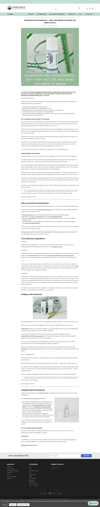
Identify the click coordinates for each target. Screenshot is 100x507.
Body (30, 469)
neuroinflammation (56, 216)
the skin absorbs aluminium (44, 209)
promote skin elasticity (39, 405)
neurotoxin (39, 216)
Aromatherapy (32, 474)
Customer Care (41, 14)
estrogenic (32, 218)
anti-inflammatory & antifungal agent (42, 406)
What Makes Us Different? (57, 14)
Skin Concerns (32, 478)
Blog (80, 14)
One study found (26, 215)
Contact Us (71, 14)
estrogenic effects (33, 255)
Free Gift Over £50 (61, 1)
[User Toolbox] (87, 8)
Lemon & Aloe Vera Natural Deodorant (32, 398)
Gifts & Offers (32, 482)
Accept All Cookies (23, 504)
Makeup (30, 476)
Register (14, 476)
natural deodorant (43, 393)
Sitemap (9, 478)
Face (30, 467)
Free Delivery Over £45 (39, 1)
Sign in (9, 476)
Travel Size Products (34, 484)
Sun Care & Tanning (33, 470)
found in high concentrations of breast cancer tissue (60, 255)
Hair (30, 472)
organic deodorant (39, 336)
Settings (5, 504)
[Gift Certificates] (90, 8)
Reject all (12, 504)
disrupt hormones (57, 247)
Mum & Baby (31, 480)
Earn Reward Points (51, 1)
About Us (31, 14)
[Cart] (92, 8)
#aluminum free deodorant (29, 445)
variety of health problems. (32, 223)
